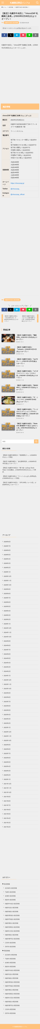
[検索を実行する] (36, 441)
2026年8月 (7, 541)
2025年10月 (7, 585)
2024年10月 (7, 637)
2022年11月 (7, 736)
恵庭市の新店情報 (10, 900)
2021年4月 (7, 818)
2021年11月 (7, 788)
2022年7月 (7, 753)
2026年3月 (7, 563)
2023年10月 (7, 688)
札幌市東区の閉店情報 (11, 990)
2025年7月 (7, 598)
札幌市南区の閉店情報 (11, 978)
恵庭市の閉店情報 (10, 966)
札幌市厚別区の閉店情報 (12, 982)
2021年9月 (7, 796)
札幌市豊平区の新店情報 (12, 939)
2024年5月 (7, 658)
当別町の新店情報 (10, 896)
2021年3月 (7, 822)
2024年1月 (7, 675)
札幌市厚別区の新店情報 (12, 915)
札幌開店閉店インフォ (20, 3)
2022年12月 (7, 732)
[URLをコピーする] (35, 35)
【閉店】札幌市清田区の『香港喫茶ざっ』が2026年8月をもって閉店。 (19, 456)
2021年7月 (7, 805)
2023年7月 (7, 701)
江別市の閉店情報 (10, 1009)
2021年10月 (7, 792)
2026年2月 (7, 567)
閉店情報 (7, 951)
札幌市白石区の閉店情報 (12, 998)
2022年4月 (7, 766)
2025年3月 (7, 615)
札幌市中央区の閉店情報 (12, 970)
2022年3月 (7, 771)
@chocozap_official (17, 194)
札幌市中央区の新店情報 (11, 22)
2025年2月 (7, 619)
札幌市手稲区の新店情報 (12, 919)
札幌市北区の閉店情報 (11, 974)
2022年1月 (7, 779)
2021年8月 (7, 801)
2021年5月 (7, 814)
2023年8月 (7, 697)
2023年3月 (7, 719)
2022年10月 (7, 740)
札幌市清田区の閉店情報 (12, 994)
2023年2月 (7, 723)
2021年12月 (7, 784)
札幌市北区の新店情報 (11, 907)
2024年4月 (7, 663)
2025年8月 (7, 593)
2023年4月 (7, 714)
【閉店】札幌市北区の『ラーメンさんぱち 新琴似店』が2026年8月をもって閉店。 (19, 477)
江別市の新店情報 (10, 942)
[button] (4, 35)
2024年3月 (7, 667)
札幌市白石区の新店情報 (12, 931)
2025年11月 (7, 580)
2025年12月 (7, 576)
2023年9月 (7, 693)
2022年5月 (7, 762)
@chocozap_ (15, 188)
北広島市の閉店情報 (11, 955)
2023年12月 (7, 680)
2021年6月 (7, 809)
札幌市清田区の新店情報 (12, 927)
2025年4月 (7, 611)
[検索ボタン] (37, 2)
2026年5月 (7, 554)
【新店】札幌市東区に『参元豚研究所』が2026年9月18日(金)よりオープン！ (19, 462)
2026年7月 (7, 546)
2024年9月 (7, 641)
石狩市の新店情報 (10, 946)
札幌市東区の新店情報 (11, 923)
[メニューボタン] (2, 2)
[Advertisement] (20, 76)
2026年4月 (7, 559)
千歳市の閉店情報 (10, 959)
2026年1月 (7, 572)
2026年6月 (7, 550)
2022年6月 (7, 758)
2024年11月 (7, 632)
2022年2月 (7, 775)
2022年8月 (7, 749)
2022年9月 (7, 745)
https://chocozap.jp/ (17, 183)
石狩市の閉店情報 (10, 1013)
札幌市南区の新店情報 (11, 911)
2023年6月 (7, 706)
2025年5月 (7, 606)
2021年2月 (7, 827)
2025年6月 (7, 602)
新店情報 (7, 884)
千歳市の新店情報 (10, 892)
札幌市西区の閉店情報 (11, 1001)
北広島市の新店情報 (11, 888)
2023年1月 (7, 727)
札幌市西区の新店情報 (11, 935)
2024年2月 (7, 671)
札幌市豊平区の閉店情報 (12, 1005)
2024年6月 (7, 654)
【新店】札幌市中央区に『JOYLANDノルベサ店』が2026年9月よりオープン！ (19, 483)
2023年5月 (7, 710)
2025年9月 (7, 589)
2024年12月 (7, 628)
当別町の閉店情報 (10, 962)
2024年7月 (7, 650)
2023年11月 (7, 684)
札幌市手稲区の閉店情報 (12, 986)
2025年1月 (7, 624)
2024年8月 (7, 645)
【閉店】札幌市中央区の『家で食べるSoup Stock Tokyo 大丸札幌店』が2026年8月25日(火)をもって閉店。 (19, 470)
